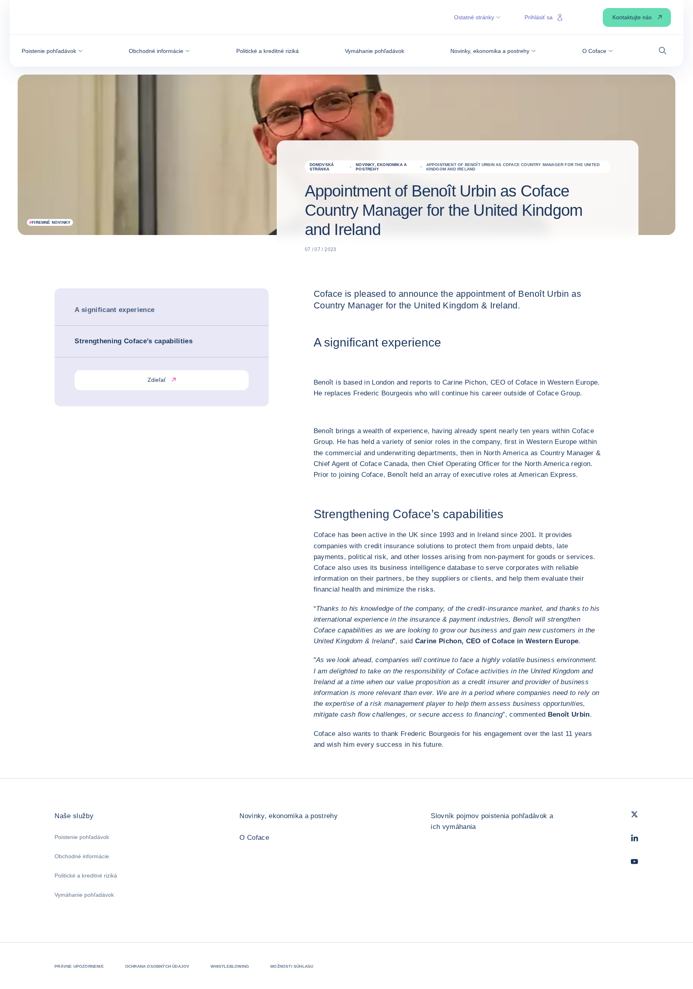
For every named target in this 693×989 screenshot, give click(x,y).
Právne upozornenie (79, 966)
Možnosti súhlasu (291, 966)
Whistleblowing (230, 966)
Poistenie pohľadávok (82, 837)
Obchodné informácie (82, 856)
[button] (52, 51)
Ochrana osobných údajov (157, 966)
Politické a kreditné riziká (86, 875)
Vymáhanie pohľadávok (84, 895)
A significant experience (114, 310)
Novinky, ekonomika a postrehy (288, 816)
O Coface (254, 837)
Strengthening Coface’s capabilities (133, 341)
